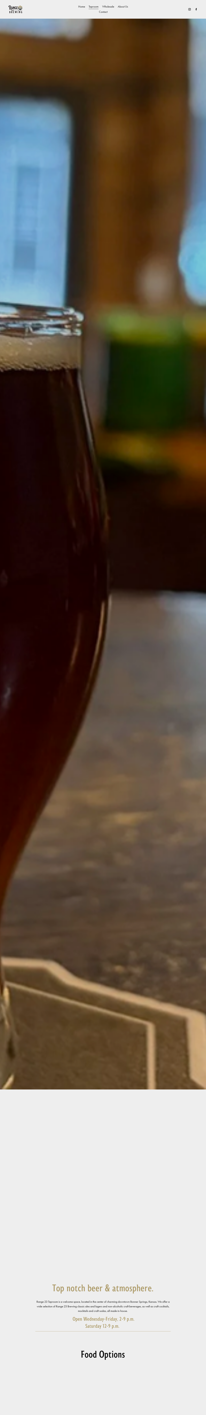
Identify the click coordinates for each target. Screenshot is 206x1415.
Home (81, 6)
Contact (103, 12)
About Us (123, 6)
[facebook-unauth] (196, 9)
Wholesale (108, 6)
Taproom (93, 6)
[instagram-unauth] (189, 9)
